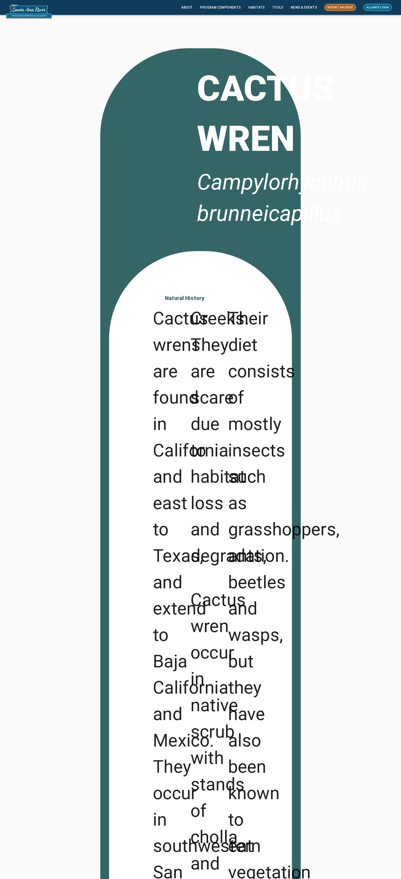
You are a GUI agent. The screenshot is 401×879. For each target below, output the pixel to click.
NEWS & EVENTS (304, 7)
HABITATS (256, 7)
